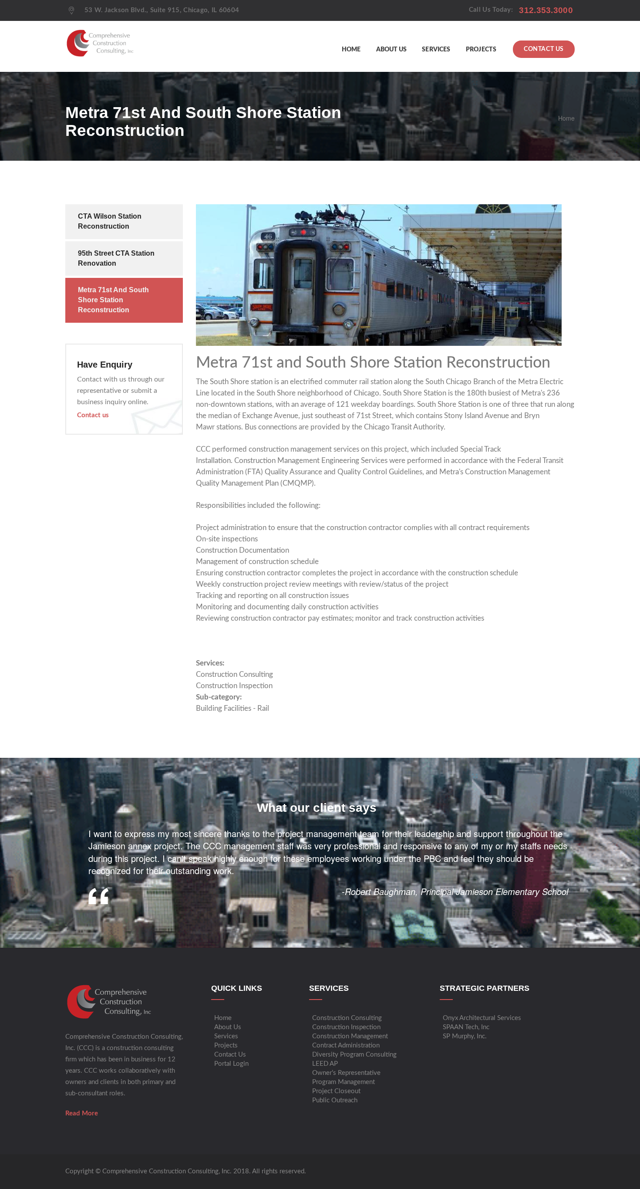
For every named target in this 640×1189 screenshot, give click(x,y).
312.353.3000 (546, 10)
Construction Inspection (234, 685)
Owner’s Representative (346, 1073)
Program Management (343, 1082)
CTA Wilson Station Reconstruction (109, 221)
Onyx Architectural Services (482, 1018)
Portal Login (231, 1064)
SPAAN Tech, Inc (466, 1027)
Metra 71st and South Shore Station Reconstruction (113, 300)
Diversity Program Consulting (354, 1054)
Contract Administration (346, 1045)
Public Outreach (334, 1100)
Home (351, 50)
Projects (481, 50)
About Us (391, 50)
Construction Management (350, 1036)
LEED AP (325, 1064)
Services (436, 50)
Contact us (93, 415)
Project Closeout (336, 1091)
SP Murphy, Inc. (465, 1036)
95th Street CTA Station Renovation (116, 258)
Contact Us (544, 49)
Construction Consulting (234, 674)
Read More (81, 1113)
